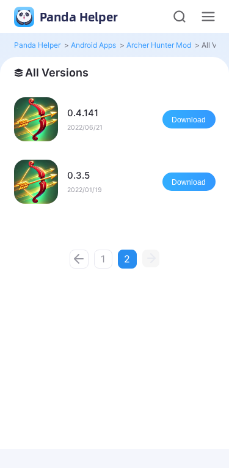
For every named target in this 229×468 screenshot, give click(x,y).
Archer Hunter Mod (158, 45)
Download (189, 120)
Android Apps (93, 45)
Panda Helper (77, 16)
